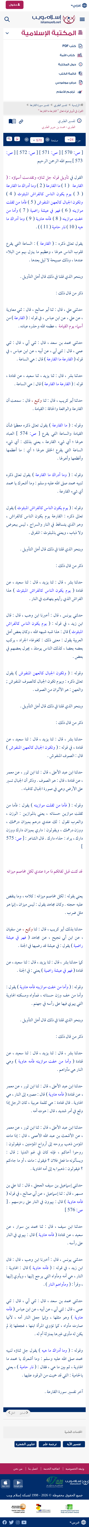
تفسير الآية (74, 1444)
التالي (12, 1413)
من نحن (17, 1468)
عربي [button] (77, 5)
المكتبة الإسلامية (49, 33)
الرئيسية (76, 105)
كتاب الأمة (67, 55)
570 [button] (39, 140)
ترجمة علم (50, 1444)
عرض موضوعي (65, 82)
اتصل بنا (32, 1468)
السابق (23, 1413)
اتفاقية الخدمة (51, 1468)
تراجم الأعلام (65, 91)
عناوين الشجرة (25, 1444)
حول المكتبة (67, 64)
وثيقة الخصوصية (75, 1468)
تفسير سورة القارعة (39, 105)
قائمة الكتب (67, 73)
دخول (13, 4)
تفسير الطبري (60, 105)
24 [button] (72, 139)
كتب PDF (69, 46)
